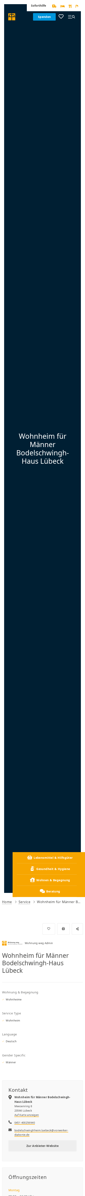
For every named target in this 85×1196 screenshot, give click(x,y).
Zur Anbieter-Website (42, 1146)
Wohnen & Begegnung (53, 880)
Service (24, 902)
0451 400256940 (24, 1122)
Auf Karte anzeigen (26, 1115)
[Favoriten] (61, 16)
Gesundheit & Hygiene (53, 869)
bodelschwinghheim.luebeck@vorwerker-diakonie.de (41, 1132)
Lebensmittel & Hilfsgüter (53, 858)
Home (7, 902)
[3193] (48, 929)
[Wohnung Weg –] (11, 16)
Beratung (53, 891)
